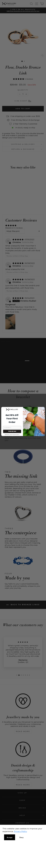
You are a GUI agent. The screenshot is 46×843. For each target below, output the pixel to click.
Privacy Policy (20, 831)
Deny (21, 837)
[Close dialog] (43, 408)
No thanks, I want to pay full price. (12, 434)
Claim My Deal (12, 431)
